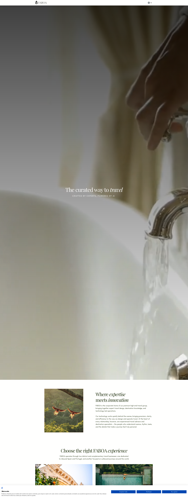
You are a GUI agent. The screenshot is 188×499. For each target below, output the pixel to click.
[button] (150, 3)
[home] (41, 3)
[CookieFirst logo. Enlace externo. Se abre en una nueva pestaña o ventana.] (2, 488)
